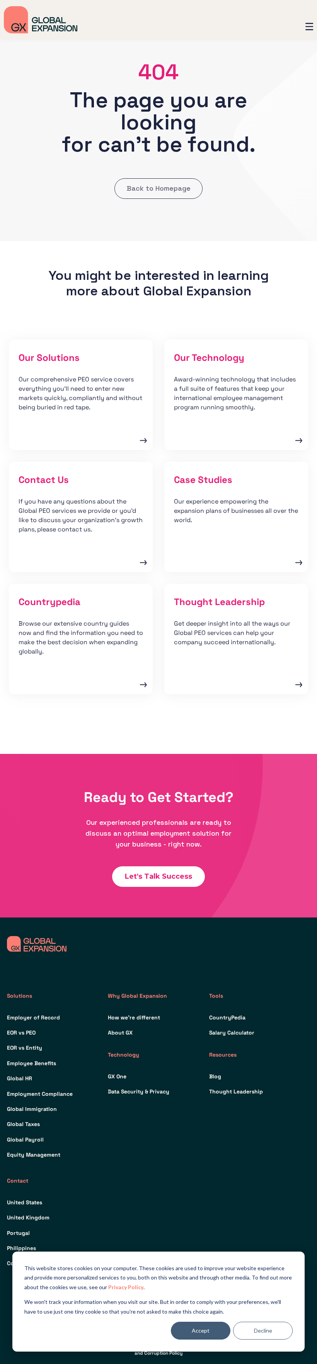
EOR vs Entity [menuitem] (24, 1047)
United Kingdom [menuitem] (28, 1217)
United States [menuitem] (24, 1202)
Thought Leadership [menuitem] (236, 1091)
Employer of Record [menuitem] (33, 1017)
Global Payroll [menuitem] (25, 1139)
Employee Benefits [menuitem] (31, 1063)
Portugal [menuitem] (18, 1232)
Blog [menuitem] (215, 1076)
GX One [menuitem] (117, 1076)
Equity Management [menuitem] (33, 1154)
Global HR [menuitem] (19, 1078)
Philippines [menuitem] (21, 1248)
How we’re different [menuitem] (134, 1017)
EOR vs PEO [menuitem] (21, 1032)
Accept (201, 1330)
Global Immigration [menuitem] (32, 1108)
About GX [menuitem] (120, 1032)
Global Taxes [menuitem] (23, 1124)
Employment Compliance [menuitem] (40, 1093)
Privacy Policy (125, 1287)
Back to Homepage (159, 188)
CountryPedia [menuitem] (227, 1017)
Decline (263, 1330)
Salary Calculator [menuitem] (231, 1032)
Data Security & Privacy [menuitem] (138, 1091)
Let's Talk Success (158, 876)
